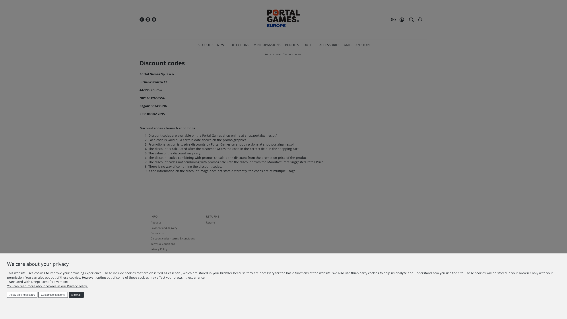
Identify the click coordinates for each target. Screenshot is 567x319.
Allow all (76, 294)
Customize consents (53, 294)
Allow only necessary (22, 294)
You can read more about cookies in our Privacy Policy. (47, 286)
